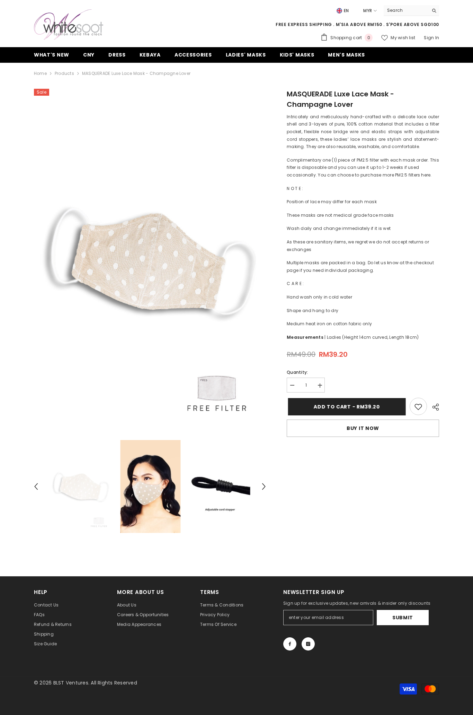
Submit (402, 617)
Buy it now (363, 428)
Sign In (431, 38)
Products (64, 73)
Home (40, 73)
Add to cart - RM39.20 (345, 406)
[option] (150, 261)
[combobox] (406, 10)
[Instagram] (308, 644)
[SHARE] (433, 407)
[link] (418, 406)
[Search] (411, 10)
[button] (36, 486)
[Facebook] (289, 644)
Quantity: (297, 373)
